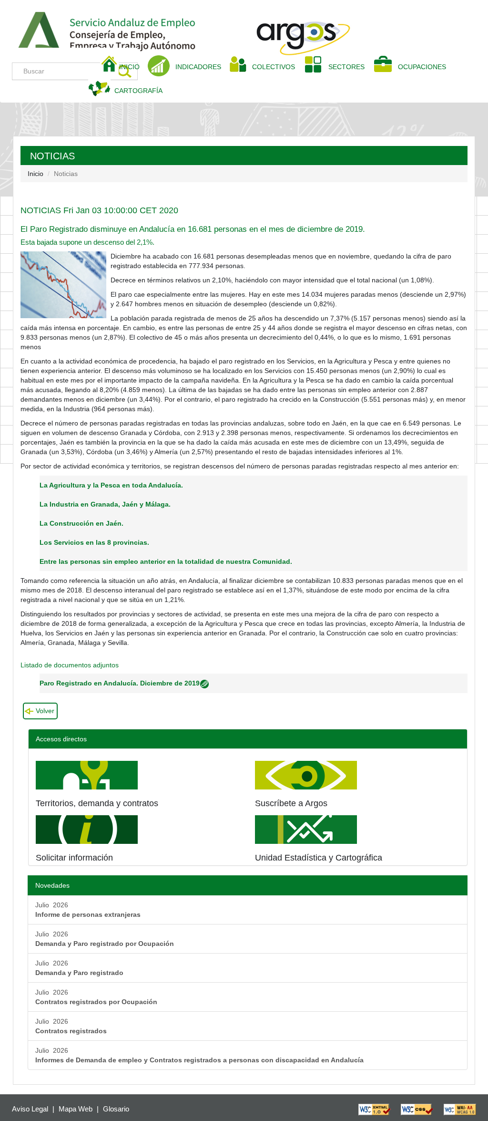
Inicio (35, 173)
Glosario (116, 1109)
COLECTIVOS (277, 66)
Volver (45, 711)
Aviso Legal (30, 1109)
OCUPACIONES (422, 67)
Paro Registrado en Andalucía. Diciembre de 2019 (120, 683)
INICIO (133, 66)
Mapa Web (75, 1109)
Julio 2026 (88, 909)
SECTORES (346, 67)
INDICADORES (198, 67)
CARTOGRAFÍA (138, 90)
